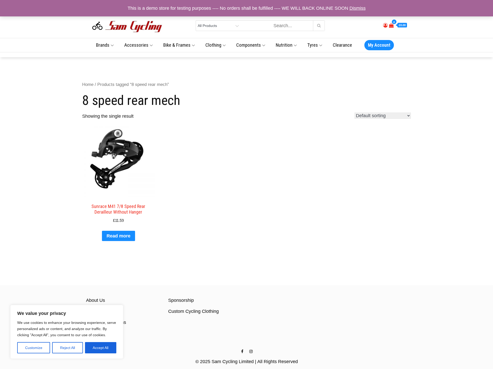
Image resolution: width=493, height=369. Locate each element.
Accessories (136, 45)
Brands (102, 45)
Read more (118, 235)
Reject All (67, 348)
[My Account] (385, 25)
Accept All (100, 348)
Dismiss (357, 8)
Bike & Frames (177, 45)
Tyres (312, 45)
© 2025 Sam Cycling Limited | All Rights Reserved (246, 361)
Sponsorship (181, 300)
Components (248, 45)
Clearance (342, 45)
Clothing (213, 45)
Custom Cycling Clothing (193, 311)
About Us (95, 300)
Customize (33, 348)
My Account (379, 45)
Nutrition (284, 45)
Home (87, 84)
